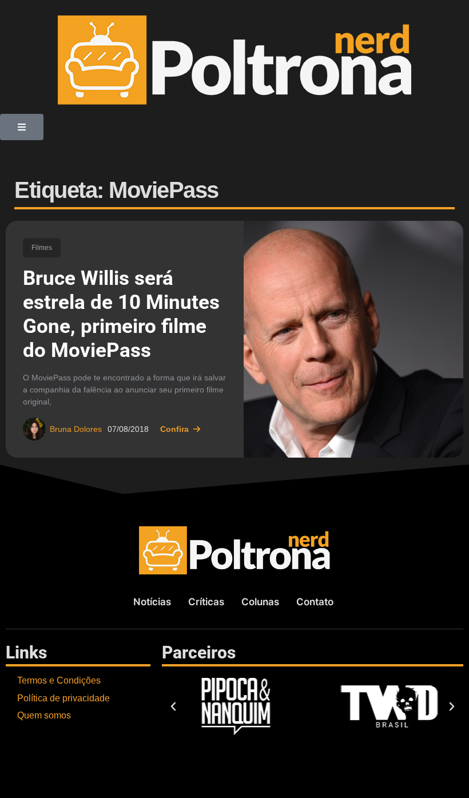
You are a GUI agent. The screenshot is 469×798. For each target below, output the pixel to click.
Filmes (41, 248)
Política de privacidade (63, 698)
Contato (314, 602)
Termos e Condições (59, 680)
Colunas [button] (260, 602)
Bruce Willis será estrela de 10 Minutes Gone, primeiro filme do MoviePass (121, 314)
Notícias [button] (152, 602)
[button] (21, 127)
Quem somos (44, 715)
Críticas (206, 602)
